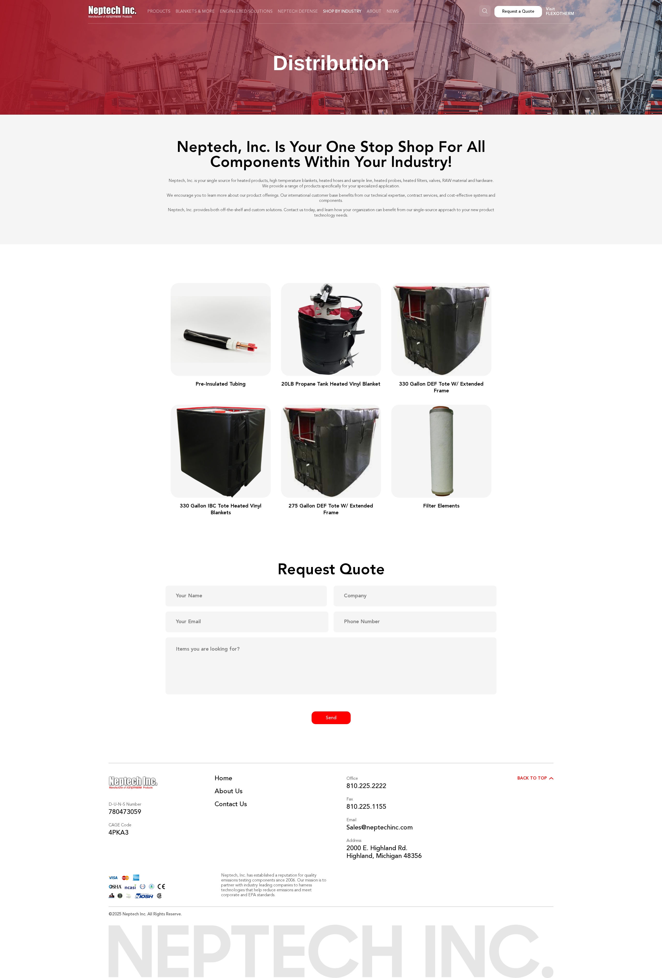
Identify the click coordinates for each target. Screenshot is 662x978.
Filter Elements (441, 506)
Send (331, 718)
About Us (229, 791)
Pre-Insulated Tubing (220, 384)
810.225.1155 (366, 807)
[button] (535, 778)
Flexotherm (560, 14)
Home (223, 778)
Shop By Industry (342, 12)
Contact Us (231, 804)
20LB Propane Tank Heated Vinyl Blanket (330, 384)
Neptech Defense (298, 12)
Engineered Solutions (246, 12)
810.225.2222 (366, 786)
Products (158, 12)
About (374, 12)
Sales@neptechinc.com (380, 828)
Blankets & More (195, 12)
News (393, 12)
